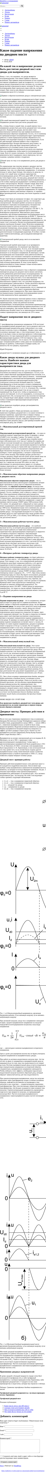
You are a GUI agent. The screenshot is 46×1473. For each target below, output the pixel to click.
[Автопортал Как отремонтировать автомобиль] (4, 3)
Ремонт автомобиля (12, 22)
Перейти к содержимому (9, 1)
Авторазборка (10, 10)
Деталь (7, 12)
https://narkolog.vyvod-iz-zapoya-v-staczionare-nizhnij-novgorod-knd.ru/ (23, 1470)
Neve (2, 1466)
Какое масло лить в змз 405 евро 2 (16, 1406)
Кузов (7, 16)
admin (11, 60)
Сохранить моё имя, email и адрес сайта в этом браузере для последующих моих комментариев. (21, 1457)
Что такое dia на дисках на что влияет (18, 1412)
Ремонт (7, 18)
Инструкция (9, 14)
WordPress (17, 1466)
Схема (7, 20)
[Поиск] (22, 6)
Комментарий (5, 1438)
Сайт (2, 1434)
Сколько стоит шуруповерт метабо (17, 1408)
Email (2, 1430)
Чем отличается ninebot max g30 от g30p (18, 1410)
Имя (2, 1426)
